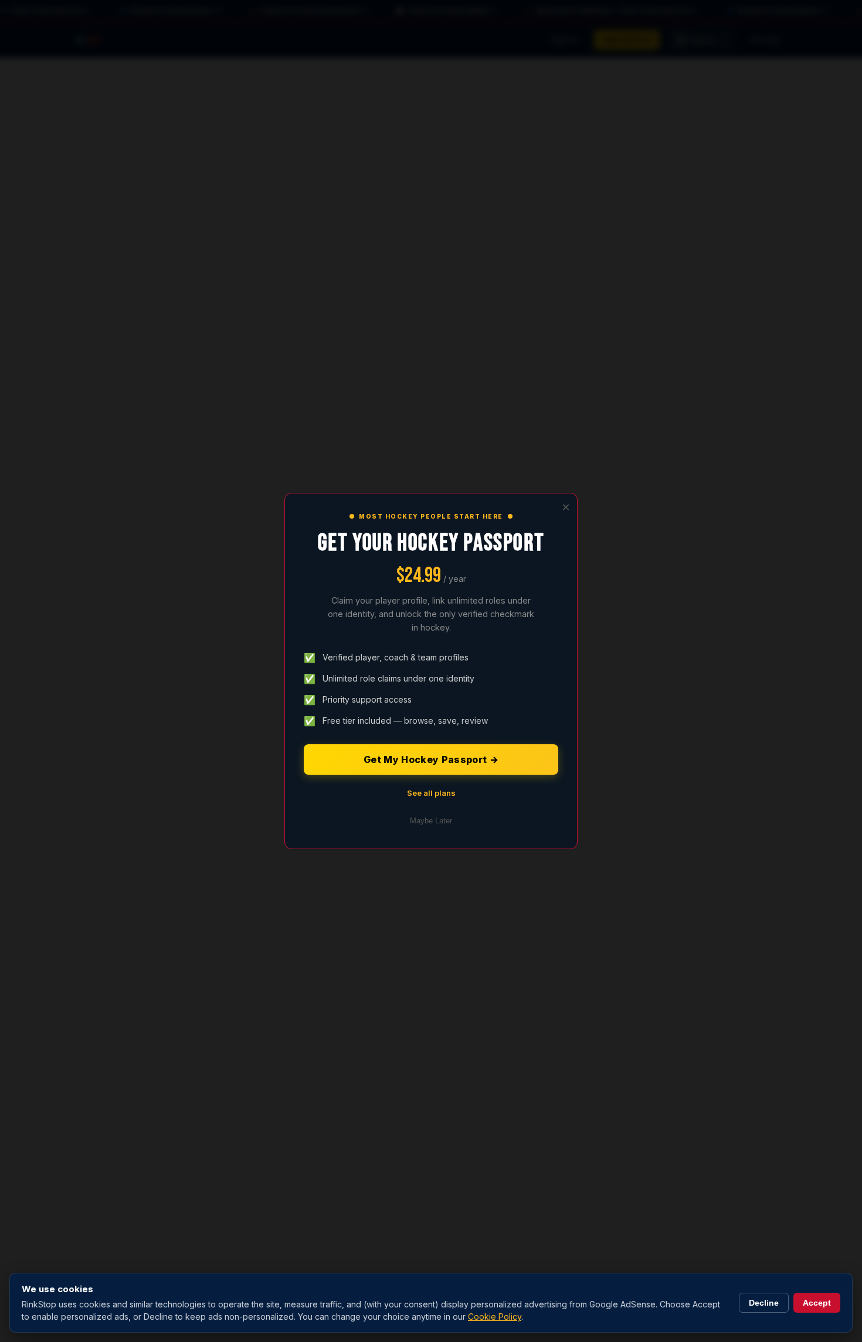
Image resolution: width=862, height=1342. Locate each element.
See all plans (431, 793)
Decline (764, 1302)
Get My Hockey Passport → (431, 759)
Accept (817, 1302)
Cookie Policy (494, 1316)
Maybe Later (431, 820)
